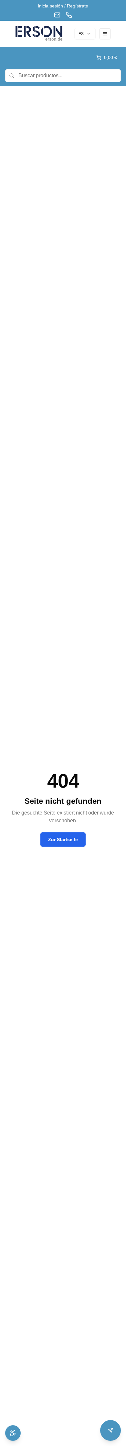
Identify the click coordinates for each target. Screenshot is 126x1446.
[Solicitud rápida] (110, 1430)
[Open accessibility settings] (13, 1433)
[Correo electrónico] (57, 15)
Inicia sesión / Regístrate (63, 5)
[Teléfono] (69, 15)
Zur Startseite (63, 839)
